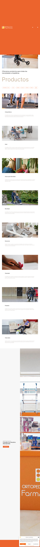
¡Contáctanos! (6, 446)
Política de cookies (27, 545)
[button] (38, 537)
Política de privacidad (31, 545)
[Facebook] (37, 27)
